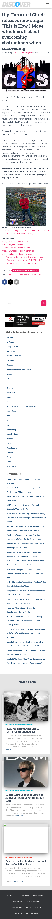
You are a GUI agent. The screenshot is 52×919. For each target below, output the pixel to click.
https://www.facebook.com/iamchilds (18, 251)
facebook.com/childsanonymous (16, 248)
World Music (12, 466)
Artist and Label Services (21, 908)
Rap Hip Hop (11, 430)
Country (10, 365)
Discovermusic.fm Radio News (19, 370)
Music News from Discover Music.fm (25, 270)
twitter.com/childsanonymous (14, 245)
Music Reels (11, 411)
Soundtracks (12, 448)
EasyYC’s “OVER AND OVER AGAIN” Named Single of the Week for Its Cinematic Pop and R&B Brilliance (26, 633)
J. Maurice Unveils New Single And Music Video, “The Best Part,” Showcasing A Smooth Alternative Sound (26, 518)
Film (8, 383)
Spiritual (10, 453)
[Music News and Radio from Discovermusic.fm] (17, 4)
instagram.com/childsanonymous (16, 242)
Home (9, 896)
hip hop (16, 274)
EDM (8, 379)
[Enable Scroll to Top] (47, 914)
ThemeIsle (34, 913)
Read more (10, 749)
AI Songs (10, 342)
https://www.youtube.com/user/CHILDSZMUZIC (22, 260)
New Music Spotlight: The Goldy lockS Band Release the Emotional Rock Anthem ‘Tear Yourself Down (27, 574)
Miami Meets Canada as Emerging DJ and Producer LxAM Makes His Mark (24, 797)
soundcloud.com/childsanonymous (17, 254)
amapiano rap (12, 347)
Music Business (13, 402)
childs (9, 274)
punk (8, 420)
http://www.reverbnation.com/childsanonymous (22, 263)
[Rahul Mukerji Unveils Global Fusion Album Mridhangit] (26, 706)
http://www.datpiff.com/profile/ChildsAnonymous (22, 257)
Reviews (10, 439)
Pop (8, 416)
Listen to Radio (39, 896)
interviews (11, 393)
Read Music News (22, 896)
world (9, 462)
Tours (9, 457)
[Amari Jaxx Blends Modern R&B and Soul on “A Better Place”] (26, 838)
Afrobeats (11, 337)
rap (8, 425)
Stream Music (18, 902)
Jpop (9, 397)
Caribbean (11, 351)
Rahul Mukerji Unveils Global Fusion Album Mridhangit (22, 730)
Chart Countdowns (14, 356)
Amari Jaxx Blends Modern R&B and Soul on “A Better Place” (25, 862)
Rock (9, 443)
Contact (38, 908)
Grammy (10, 388)
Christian (10, 360)
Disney (9, 374)
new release (24, 274)
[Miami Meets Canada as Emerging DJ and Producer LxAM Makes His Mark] (26, 772)
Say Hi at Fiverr (33, 902)
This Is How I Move (37, 274)
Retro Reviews (12, 434)
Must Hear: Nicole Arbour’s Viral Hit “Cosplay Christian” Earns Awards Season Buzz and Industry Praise (24, 621)
